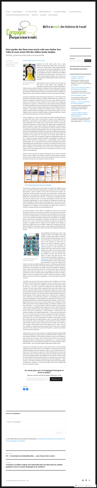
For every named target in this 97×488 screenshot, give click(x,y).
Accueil (8, 11)
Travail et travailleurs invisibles (78, 95)
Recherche (72, 58)
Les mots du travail (31, 11)
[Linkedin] (86, 480)
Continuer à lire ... (75, 110)
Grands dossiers (17, 11)
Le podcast (43, 15)
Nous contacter (53, 15)
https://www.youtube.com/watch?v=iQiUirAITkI (40, 185)
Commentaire (59, 432)
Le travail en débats (60, 11)
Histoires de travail (44, 11)
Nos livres (35, 15)
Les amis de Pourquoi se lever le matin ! (18, 15)
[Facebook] (83, 480)
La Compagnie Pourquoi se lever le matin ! (16, 480)
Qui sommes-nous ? (75, 11)
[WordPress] (89, 480)
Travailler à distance (11, 66)
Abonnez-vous (56, 379)
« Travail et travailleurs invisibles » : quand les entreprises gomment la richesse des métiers (79, 114)
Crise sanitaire (9, 62)
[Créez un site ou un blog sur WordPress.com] (27, 480)
